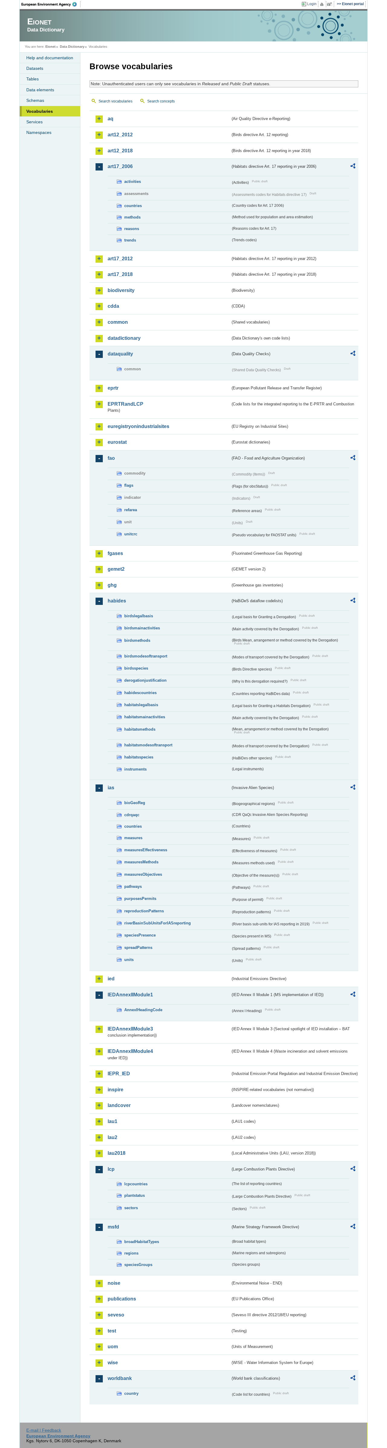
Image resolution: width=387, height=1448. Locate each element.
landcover (119, 1105)
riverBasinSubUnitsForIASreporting (157, 923)
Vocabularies (39, 111)
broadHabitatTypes (141, 1241)
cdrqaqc (131, 815)
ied (111, 978)
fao (111, 458)
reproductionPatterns (144, 911)
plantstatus (134, 1195)
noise (114, 1283)
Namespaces (38, 132)
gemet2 (116, 569)
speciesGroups (138, 1264)
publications (122, 1298)
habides (117, 600)
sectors (131, 1208)
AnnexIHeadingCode (143, 1010)
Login (312, 4)
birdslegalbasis (138, 616)
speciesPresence (140, 935)
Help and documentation (49, 57)
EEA (51, 4)
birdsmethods (137, 640)
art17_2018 (120, 274)
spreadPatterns (138, 947)
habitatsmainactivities (144, 717)
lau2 (112, 1137)
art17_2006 (120, 166)
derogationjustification (145, 680)
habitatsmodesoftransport (148, 745)
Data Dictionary (72, 46)
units (129, 959)
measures (133, 838)
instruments (135, 769)
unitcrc (130, 534)
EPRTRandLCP (125, 404)
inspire (115, 1089)
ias (111, 787)
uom (113, 1346)
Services (34, 121)
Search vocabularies (115, 101)
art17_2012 (120, 258)
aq (110, 118)
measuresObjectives (143, 874)
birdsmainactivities (142, 628)
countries (133, 205)
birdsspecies (136, 668)
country (131, 1393)
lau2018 (116, 1153)
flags (128, 485)
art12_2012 (120, 134)
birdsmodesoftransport (145, 656)
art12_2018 (120, 150)
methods (132, 217)
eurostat (117, 442)
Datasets (34, 68)
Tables (32, 78)
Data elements (40, 89)
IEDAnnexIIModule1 (130, 994)
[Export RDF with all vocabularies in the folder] (352, 166)
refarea (130, 510)
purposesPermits (140, 898)
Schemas (35, 100)
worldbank (120, 1378)
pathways (133, 886)
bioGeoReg (134, 802)
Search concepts (161, 101)
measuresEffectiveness (145, 850)
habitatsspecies (138, 757)
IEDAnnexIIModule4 (130, 1051)
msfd (113, 1226)
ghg (112, 585)
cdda (113, 306)
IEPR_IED (119, 1073)
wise (113, 1362)
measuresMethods (141, 862)
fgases (115, 553)
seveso (116, 1314)
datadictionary (124, 338)
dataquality (120, 353)
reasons (131, 228)
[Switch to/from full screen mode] (330, 4)
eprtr (113, 388)
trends (130, 240)
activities (132, 181)
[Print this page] (322, 4)
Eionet (50, 46)
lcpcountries (136, 1184)
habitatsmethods (139, 729)
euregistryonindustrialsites (138, 426)
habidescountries (140, 692)
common (118, 322)
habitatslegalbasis (141, 705)
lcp (111, 1169)
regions (131, 1253)
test (112, 1330)
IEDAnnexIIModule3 (130, 1028)
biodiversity (121, 290)
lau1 (112, 1121)
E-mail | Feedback (43, 1430)
